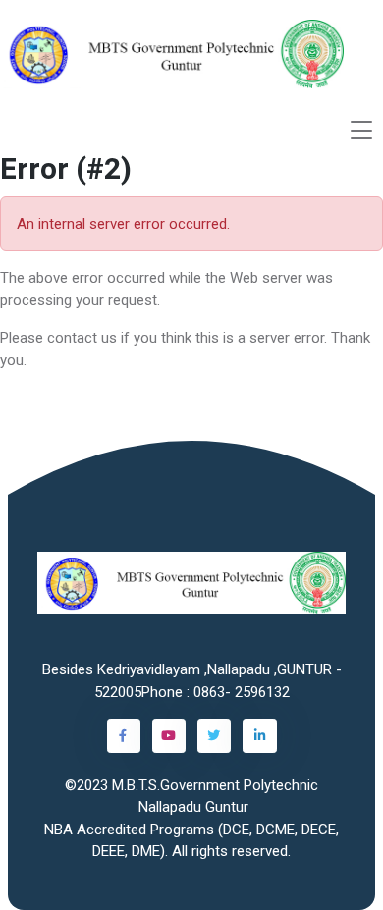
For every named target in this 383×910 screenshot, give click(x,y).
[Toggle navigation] (361, 130)
